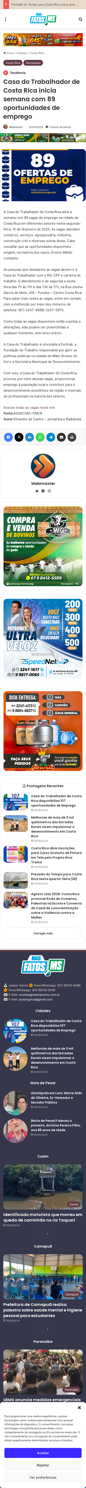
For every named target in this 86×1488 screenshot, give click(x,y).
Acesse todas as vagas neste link (29, 407)
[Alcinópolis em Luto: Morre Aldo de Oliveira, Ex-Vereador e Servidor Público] (15, 1103)
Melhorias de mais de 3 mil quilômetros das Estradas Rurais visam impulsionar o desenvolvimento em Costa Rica (53, 826)
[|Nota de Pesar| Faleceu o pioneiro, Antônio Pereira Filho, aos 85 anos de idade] (15, 1130)
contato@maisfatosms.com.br (39, 994)
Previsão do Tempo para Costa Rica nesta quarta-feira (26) (56, 876)
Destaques (33, 63)
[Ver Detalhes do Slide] (43, 39)
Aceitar (43, 1453)
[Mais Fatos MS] (43, 19)
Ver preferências (43, 1477)
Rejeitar (43, 1465)
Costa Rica (37, 53)
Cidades (21, 53)
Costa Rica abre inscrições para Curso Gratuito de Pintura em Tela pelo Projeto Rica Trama (56, 855)
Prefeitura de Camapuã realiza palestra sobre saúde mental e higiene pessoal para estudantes (42, 1310)
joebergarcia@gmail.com (35, 999)
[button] (79, 1407)
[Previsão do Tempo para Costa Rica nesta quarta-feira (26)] (16, 880)
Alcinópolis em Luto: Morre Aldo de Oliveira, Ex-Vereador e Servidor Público (56, 1098)
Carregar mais (43, 933)
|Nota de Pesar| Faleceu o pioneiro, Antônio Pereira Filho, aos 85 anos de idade (56, 1125)
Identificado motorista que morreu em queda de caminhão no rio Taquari (42, 1217)
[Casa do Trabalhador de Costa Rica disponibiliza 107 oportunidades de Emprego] (16, 802)
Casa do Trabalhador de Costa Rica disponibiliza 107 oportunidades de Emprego (56, 801)
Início (10, 53)
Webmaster (16, 127)
